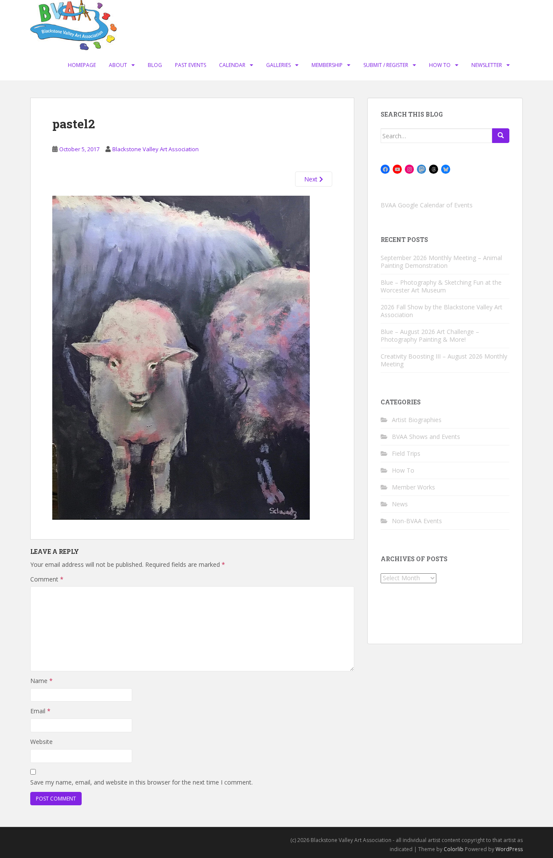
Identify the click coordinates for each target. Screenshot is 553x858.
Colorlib (454, 849)
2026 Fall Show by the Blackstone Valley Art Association (441, 311)
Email (40, 711)
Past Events (190, 65)
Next (311, 179)
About (118, 65)
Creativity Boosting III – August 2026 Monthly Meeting (444, 360)
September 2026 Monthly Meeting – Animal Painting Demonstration (441, 262)
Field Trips (406, 453)
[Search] (500, 135)
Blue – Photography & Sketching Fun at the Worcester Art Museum (441, 286)
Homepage (82, 65)
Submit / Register (385, 65)
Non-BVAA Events (417, 521)
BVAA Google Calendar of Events (427, 205)
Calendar (232, 65)
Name (41, 681)
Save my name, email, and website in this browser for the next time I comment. (141, 782)
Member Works (413, 487)
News (400, 504)
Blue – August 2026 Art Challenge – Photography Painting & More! (430, 335)
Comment (47, 579)
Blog (155, 65)
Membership (327, 65)
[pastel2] (181, 357)
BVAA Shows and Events (426, 436)
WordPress (509, 849)
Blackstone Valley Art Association (155, 149)
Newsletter (486, 65)
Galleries (278, 65)
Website (41, 741)
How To (440, 65)
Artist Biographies (417, 420)
